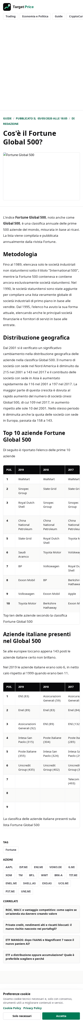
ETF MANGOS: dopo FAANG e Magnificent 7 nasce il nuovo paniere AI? (40, 942)
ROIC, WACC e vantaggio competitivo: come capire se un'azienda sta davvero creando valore (41, 911)
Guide (59, 16)
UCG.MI (63, 883)
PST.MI (10, 891)
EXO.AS (47, 883)
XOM (9, 875)
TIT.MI (73, 875)
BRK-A (58, 875)
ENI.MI (38, 867)
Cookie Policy (12, 1008)
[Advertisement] (41, 66)
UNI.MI (25, 891)
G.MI (71, 867)
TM (21, 875)
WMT (44, 875)
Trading (11, 16)
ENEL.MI (11, 883)
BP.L (32, 875)
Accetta (61, 1016)
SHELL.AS (29, 883)
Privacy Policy (32, 1008)
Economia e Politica (35, 16)
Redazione (11, 124)
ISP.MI (23, 867)
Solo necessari (22, 1016)
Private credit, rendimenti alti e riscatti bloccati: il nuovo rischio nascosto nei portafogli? (39, 927)
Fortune (11, 850)
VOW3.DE (55, 867)
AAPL (9, 867)
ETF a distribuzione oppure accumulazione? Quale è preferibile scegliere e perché (40, 957)
